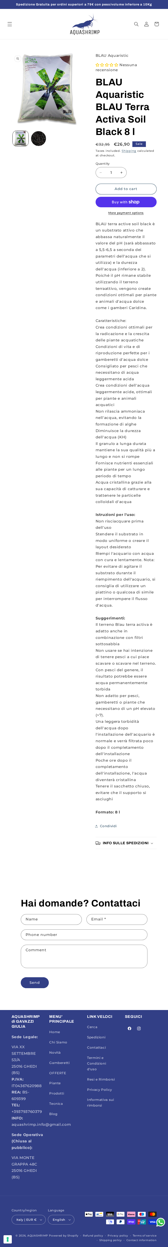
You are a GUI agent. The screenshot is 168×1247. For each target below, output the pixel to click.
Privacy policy (118, 1235)
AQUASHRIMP (37, 1235)
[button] (10, 24)
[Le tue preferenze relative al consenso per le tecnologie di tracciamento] (8, 1239)
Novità (55, 1053)
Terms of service (145, 1235)
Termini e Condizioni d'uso (96, 1063)
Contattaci (96, 1048)
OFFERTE (57, 1073)
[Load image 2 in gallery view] (38, 138)
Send (35, 983)
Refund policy (93, 1235)
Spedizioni (96, 1037)
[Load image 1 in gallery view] (20, 138)
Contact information (141, 1240)
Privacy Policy (99, 1090)
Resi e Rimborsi (101, 1079)
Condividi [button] (108, 826)
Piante (55, 1083)
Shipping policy (110, 1240)
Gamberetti (59, 1063)
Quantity (103, 163)
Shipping (129, 150)
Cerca (92, 1027)
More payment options (126, 212)
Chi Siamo (58, 1042)
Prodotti (56, 1093)
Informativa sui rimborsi (100, 1102)
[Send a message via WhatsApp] (161, 1222)
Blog (53, 1114)
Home (54, 1032)
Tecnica (56, 1104)
